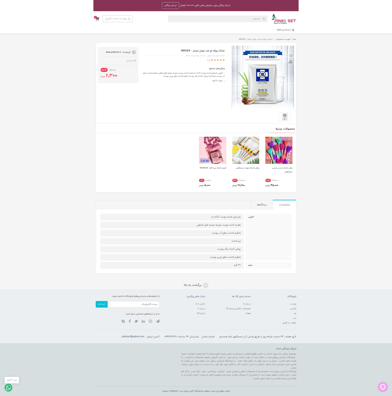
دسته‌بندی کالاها (284, 29)
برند (294, 318)
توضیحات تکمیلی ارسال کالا (238, 308)
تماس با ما (200, 303)
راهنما (248, 313)
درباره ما (247, 303)
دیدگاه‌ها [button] (262, 205)
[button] (99, 18)
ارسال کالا (201, 313)
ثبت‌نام (101, 304)
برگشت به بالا (193, 285)
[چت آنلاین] (8, 387)
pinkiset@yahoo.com (133, 336)
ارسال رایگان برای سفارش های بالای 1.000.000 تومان (204, 5)
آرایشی (293, 308)
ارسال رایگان (170, 5)
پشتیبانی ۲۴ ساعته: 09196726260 (181, 336)
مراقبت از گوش (289, 322)
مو (295, 313)
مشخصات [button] (284, 205)
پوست (293, 303)
